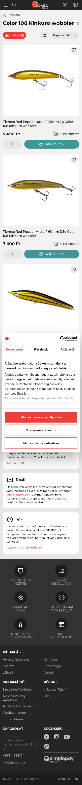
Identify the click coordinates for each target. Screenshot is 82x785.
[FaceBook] (46, 737)
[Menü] (5, 4)
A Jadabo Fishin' (55, 689)
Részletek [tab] (41, 349)
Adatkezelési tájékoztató (20, 706)
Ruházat (9, 666)
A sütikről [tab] (67, 349)
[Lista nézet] (44, 35)
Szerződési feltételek (17, 689)
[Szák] (75, 5)
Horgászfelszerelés (16, 659)
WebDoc (64, 779)
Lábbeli (8, 672)
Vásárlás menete (14, 712)
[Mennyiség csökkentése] (5, 144)
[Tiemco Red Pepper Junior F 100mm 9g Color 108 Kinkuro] (40, 300)
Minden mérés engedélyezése (41, 417)
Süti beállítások (13, 719)
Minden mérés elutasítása (41, 443)
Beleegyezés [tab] (14, 349)
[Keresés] (14, 5)
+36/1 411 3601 (15, 463)
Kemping (50, 659)
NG (77, 779)
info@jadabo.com (18, 494)
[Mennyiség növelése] (19, 144)
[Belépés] (65, 5)
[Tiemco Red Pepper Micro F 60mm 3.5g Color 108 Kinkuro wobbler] (40, 190)
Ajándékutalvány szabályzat (14, 697)
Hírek (47, 696)
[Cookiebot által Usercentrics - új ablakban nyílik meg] (60, 338)
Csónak (49, 672)
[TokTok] (46, 746)
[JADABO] (39, 5)
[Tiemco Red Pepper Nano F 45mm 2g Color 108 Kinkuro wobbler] (40, 80)
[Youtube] (67, 737)
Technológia (52, 666)
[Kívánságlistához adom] (73, 50)
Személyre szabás (38, 430)
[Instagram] (57, 737)
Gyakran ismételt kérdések (24, 547)
